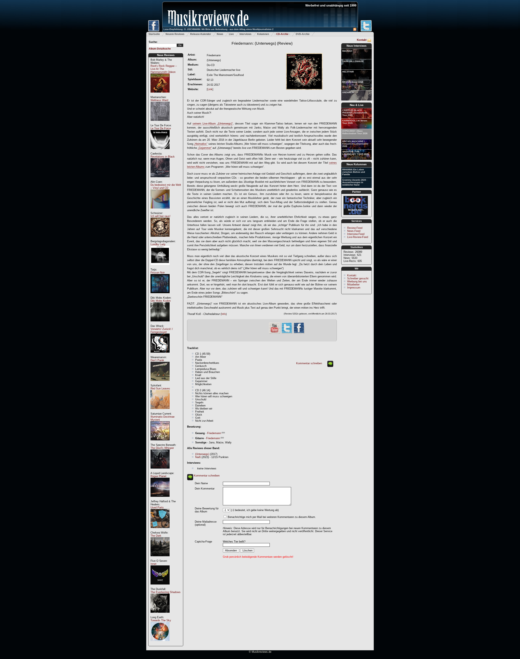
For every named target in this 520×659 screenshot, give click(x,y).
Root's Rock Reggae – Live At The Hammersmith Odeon (164, 68)
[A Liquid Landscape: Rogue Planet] (160, 498)
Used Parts (157, 507)
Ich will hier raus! (160, 216)
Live (231, 34)
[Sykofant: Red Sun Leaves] (160, 411)
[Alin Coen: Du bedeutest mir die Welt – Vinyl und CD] (160, 210)
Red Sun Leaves (160, 388)
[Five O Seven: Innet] (160, 586)
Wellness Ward (159, 100)
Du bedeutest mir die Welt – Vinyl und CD (166, 186)
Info (223, 313)
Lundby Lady (158, 244)
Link (210, 89)
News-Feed (353, 230)
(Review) (262, 43)
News (220, 34)
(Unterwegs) (202, 454)
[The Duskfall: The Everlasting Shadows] (160, 614)
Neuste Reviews (175, 34)
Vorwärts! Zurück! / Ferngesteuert (162, 330)
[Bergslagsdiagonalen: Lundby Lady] (160, 267)
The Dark (156, 535)
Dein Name (201, 483)
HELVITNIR (348, 71)
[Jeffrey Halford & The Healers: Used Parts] (160, 530)
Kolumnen (263, 34)
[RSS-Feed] (354, 29)
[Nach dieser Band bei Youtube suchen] (274, 333)
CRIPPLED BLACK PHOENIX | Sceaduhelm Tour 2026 (354, 112)
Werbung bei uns (357, 281)
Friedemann (214, 433)
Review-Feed (354, 227)
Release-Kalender (200, 34)
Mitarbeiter (353, 284)
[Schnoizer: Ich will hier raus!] (160, 238)
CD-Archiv (282, 34)
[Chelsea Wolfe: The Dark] (160, 558)
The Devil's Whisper (162, 447)
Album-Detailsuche (160, 48)
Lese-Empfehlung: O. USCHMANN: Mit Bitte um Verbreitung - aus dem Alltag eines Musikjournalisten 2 (218, 29)
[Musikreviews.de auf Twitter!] (287, 333)
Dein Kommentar (204, 488)
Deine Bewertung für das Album (207, 510)
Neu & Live (356, 105)
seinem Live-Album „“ (213, 123)
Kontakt (361, 39)
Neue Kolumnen (357, 164)
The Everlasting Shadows (166, 592)
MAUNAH (347, 51)
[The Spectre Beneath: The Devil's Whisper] (160, 470)
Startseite (154, 34)
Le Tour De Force (161, 128)
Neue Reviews (165, 55)
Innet (153, 563)
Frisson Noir (158, 272)
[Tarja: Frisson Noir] (160, 295)
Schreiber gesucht (357, 278)
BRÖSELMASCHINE (352, 82)
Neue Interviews (356, 45)
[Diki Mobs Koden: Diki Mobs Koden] (160, 323)
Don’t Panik (157, 360)
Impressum (353, 287)
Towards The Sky (161, 620)
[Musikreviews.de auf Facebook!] (299, 333)
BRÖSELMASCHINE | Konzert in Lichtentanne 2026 (355, 143)
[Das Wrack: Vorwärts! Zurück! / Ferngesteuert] (160, 354)
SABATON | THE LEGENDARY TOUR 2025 (355, 152)
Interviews (245, 34)
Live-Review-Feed (357, 237)
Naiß (198, 457)
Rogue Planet (158, 476)
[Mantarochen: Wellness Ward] (160, 122)
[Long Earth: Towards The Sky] (160, 643)
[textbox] (163, 45)
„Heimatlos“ (200, 143)
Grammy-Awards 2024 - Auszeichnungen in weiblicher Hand (354, 182)
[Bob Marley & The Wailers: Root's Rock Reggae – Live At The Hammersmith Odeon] (160, 94)
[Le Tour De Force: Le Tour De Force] (160, 151)
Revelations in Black (163, 156)
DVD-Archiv (303, 34)
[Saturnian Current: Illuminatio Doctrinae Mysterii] (160, 442)
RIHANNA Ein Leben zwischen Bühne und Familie (353, 172)
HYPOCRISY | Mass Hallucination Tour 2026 (354, 132)
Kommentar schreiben (309, 363)
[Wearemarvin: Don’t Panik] (160, 383)
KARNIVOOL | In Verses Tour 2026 (354, 121)
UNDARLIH (348, 92)
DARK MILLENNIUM (352, 61)
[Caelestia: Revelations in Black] (160, 179)
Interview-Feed (355, 234)
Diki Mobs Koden (161, 300)
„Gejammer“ (205, 147)
